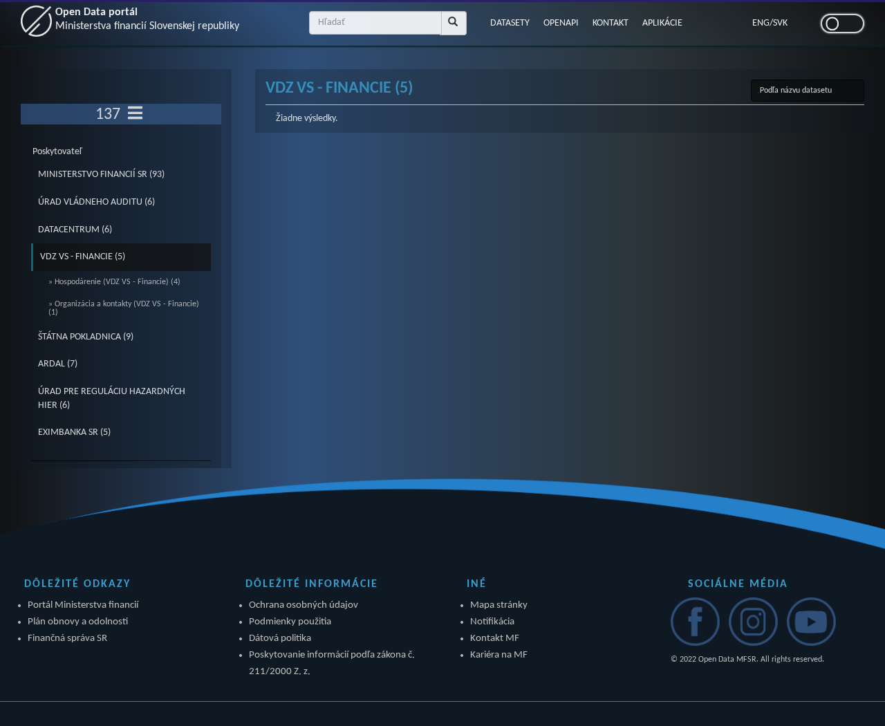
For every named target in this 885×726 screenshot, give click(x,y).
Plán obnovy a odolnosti (78, 622)
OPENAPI (561, 23)
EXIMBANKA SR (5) (74, 432)
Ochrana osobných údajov (303, 605)
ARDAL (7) (57, 364)
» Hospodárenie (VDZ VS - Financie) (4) (114, 282)
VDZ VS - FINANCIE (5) (82, 256)
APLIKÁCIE (662, 23)
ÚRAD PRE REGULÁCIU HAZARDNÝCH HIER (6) (111, 398)
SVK (780, 23)
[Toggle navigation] (135, 114)
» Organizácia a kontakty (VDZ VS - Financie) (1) (123, 308)
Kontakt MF (494, 638)
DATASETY (510, 23)
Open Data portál (147, 19)
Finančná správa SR (67, 638)
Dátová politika (280, 638)
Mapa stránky (499, 605)
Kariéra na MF (499, 655)
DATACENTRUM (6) (75, 229)
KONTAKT (610, 23)
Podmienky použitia (290, 622)
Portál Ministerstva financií (83, 605)
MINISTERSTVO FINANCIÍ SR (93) (101, 174)
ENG (761, 23)
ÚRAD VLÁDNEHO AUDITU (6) (96, 202)
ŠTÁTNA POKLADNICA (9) (85, 337)
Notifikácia (492, 622)
